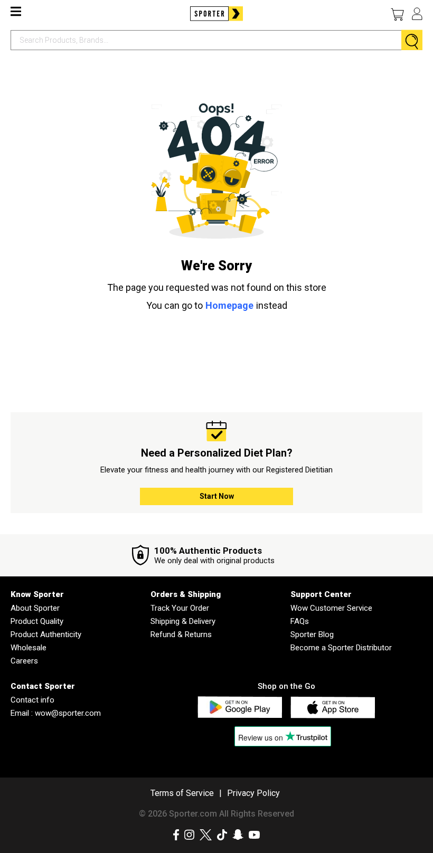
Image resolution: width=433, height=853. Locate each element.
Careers (24, 661)
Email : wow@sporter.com (56, 713)
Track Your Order (179, 608)
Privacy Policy (253, 793)
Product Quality (37, 621)
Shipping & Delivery (182, 621)
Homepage (229, 305)
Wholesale (28, 647)
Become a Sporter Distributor (341, 647)
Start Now (217, 496)
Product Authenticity (46, 634)
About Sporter (35, 608)
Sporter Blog (312, 634)
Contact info (32, 700)
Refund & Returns (181, 634)
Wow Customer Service (331, 608)
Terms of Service (182, 793)
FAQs (299, 621)
